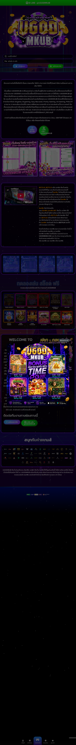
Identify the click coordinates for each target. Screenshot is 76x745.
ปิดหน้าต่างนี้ (64, 340)
